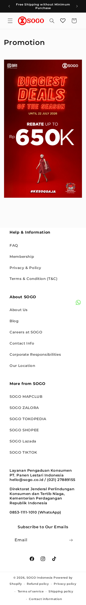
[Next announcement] (77, 6)
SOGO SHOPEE (24, 430)
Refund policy (38, 584)
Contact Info (22, 343)
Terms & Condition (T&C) (34, 279)
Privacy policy (65, 584)
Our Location (22, 366)
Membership (22, 256)
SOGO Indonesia (40, 577)
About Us (19, 310)
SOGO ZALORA (24, 408)
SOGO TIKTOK (23, 452)
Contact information (45, 599)
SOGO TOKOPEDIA (28, 419)
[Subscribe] (70, 540)
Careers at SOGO (26, 332)
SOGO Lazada (23, 441)
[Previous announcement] (9, 6)
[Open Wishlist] (62, 20)
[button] (10, 20)
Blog (14, 321)
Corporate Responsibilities (35, 354)
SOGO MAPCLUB (26, 396)
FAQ (14, 245)
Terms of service (31, 591)
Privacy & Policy (25, 268)
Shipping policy (60, 591)
